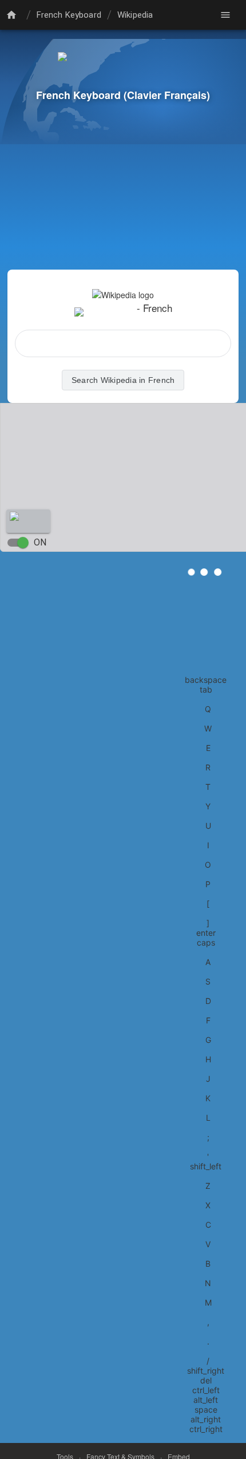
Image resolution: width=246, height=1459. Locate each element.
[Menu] (225, 14)
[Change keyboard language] (13, 14)
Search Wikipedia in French (123, 380)
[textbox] (123, 343)
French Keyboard (69, 15)
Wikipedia (135, 15)
